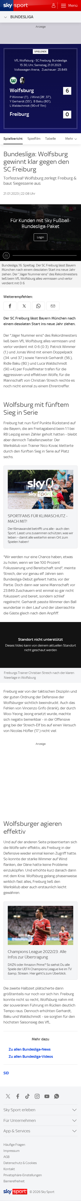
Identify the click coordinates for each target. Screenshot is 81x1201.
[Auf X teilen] (24, 306)
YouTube (46, 1096)
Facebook (17, 1096)
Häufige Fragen (14, 1145)
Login (40, 237)
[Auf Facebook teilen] (9, 306)
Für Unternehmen (19, 1120)
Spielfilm (33, 138)
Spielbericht (13, 138)
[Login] (53, 5)
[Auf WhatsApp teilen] (38, 306)
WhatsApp (56, 1096)
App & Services (16, 1130)
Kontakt (9, 1169)
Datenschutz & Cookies (20, 1163)
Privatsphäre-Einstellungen (22, 1175)
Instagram (37, 1096)
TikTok (27, 1096)
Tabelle (50, 138)
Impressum (11, 1151)
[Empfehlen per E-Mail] (52, 306)
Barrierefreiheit (14, 1181)
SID (6, 1073)
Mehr (69, 138)
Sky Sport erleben (19, 1109)
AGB (6, 1157)
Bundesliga (21, 17)
